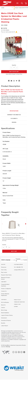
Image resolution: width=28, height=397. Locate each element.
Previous (2, 224)
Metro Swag (4, 310)
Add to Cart (14, 251)
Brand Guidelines (5, 312)
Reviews (14, 122)
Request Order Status (6, 275)
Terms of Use (17, 304)
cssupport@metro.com (19, 269)
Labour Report (4, 325)
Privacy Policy (17, 299)
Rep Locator (4, 272)
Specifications (14, 111)
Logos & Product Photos (7, 315)
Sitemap (16, 306)
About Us (3, 305)
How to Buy (3, 269)
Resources (3, 267)
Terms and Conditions (19, 301)
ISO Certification (5, 302)
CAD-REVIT (3, 281)
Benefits (3, 323)
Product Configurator (6, 288)
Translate (25, 260)
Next (25, 224)
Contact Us (3, 291)
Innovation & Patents (6, 320)
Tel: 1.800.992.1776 (18, 267)
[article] (14, 236)
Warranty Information (14, 114)
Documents (14, 118)
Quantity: (14, 65)
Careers (3, 307)
